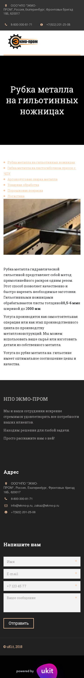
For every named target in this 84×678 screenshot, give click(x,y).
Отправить (19, 623)
